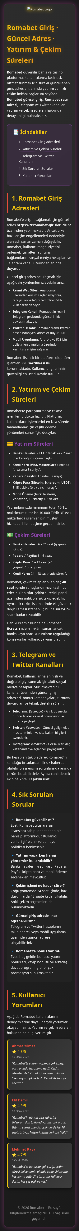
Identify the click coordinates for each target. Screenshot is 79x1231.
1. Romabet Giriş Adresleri (39, 141)
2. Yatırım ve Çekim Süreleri (40, 149)
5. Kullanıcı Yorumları (36, 175)
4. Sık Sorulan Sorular (36, 168)
